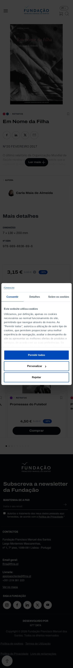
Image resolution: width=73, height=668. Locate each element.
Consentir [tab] (12, 296)
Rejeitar (36, 377)
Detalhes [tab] (34, 296)
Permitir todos (36, 355)
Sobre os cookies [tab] (58, 296)
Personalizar (34, 366)
